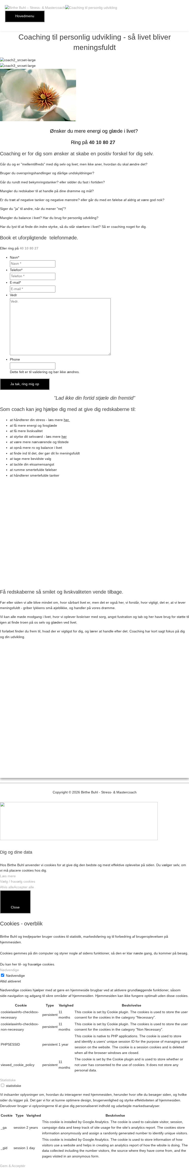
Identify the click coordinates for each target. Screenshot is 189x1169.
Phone (15, 359)
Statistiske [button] (8, 1080)
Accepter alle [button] (24, 887)
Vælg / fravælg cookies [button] (17, 881)
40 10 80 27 (102, 142)
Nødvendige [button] (9, 970)
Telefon (16, 270)
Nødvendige (15, 976)
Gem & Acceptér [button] (12, 1166)
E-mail (15, 282)
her (67, 420)
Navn (14, 257)
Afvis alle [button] (7, 887)
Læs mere (8, 876)
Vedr (13, 295)
